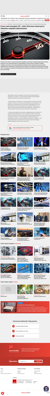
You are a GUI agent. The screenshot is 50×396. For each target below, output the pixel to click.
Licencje (18, 372)
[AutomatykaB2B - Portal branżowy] (25, 393)
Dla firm (47, 20)
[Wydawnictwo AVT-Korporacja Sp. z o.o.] (14, 382)
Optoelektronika (39, 18)
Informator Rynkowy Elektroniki (6, 373)
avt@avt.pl (35, 381)
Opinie (29, 20)
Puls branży (33, 20)
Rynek (2, 20)
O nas (1, 372)
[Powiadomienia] (2, 393)
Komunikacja (27, 18)
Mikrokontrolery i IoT (33, 18)
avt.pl (34, 382)
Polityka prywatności (20, 373)
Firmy (5, 20)
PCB (9, 18)
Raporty (17, 20)
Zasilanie (16, 18)
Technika (25, 20)
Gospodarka (13, 20)
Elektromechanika (22, 18)
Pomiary (44, 18)
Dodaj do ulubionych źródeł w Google (7, 74)
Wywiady (21, 20)
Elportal (35, 372)
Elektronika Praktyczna (38, 373)
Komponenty (12, 18)
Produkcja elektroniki (4, 18)
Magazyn (43, 20)
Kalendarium (38, 20)
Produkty (8, 20)
